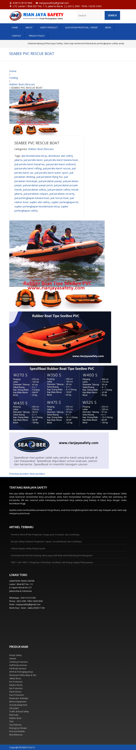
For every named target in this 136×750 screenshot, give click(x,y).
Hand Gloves (15, 691)
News (108, 27)
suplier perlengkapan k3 (64, 202)
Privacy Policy (37, 35)
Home (15, 27)
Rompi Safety (15, 655)
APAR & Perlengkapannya (21, 671)
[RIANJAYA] (26, 16)
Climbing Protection (18, 661)
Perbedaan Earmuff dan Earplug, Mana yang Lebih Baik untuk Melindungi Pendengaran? (52, 555)
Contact (16, 35)
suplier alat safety (40, 202)
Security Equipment (18, 704)
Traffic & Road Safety (19, 711)
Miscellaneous (16, 734)
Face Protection (16, 695)
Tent (11, 721)
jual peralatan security (61, 193)
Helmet (12, 658)
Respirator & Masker (19, 698)
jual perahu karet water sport (51, 172)
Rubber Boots (15, 685)
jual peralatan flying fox (49, 176)
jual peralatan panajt (50, 181)
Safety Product (49, 27)
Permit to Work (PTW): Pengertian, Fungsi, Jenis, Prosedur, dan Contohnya (45, 534)
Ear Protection (16, 681)
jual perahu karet (33, 160)
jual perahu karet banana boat (61, 160)
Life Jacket (14, 708)
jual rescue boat (59, 198)
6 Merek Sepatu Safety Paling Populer (28, 548)
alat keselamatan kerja (34, 155)
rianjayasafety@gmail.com (54, 2)
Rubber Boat (15, 718)
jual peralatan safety (34, 189)
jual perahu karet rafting (28, 168)
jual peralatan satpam (36, 193)
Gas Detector (15, 724)
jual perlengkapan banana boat (31, 198)
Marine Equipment (17, 701)
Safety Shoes (15, 678)
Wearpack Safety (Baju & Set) (22, 675)
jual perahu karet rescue (56, 168)
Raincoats (13, 714)
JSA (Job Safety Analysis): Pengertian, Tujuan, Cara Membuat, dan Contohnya (46, 541)
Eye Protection (16, 688)
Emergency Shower (18, 728)
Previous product (19, 473)
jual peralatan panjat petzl (37, 185)
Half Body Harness (18, 665)
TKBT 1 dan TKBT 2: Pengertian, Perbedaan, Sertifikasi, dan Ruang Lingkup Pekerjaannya (52, 562)
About (29, 27)
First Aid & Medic (17, 731)
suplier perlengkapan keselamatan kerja (37, 206)
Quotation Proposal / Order (81, 27)
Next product (37, 473)
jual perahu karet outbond (60, 164)
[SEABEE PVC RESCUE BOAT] (34, 91)
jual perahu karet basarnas (29, 164)
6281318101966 (22, 2)
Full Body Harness (17, 668)
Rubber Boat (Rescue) (41, 149)
